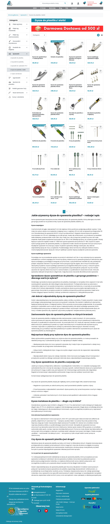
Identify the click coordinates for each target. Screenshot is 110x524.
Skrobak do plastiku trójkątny (93, 113)
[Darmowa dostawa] (58, 48)
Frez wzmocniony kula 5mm (94, 141)
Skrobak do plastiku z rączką (76, 113)
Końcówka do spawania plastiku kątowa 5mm (38, 114)
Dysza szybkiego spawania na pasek (75, 197)
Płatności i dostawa (62, 493)
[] (27, 54)
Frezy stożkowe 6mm (94, 169)
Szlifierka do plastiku (39, 141)
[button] (101, 3)
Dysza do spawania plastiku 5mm (57, 113)
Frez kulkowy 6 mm (38, 169)
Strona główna (13, 15)
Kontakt (36, 503)
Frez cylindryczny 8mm (75, 169)
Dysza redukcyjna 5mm (93, 197)
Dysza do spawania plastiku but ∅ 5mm (38, 85)
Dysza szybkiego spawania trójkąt (93, 57)
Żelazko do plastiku (57, 57)
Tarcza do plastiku (38, 197)
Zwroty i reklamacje (62, 496)
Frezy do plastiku (74, 141)
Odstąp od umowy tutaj (14, 521)
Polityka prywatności (63, 499)
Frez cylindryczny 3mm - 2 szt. (56, 197)
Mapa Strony (60, 510)
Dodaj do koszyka (45, 62)
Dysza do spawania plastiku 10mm (57, 85)
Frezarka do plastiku (57, 141)
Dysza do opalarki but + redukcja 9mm (39, 57)
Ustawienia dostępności (64, 516)
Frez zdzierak (55, 169)
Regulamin (59, 490)
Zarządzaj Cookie (61, 513)
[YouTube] (46, 510)
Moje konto (59, 507)
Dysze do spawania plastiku (93, 85)
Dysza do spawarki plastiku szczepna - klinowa (75, 58)
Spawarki (23, 15)
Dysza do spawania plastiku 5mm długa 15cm (75, 86)
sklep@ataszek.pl (40, 492)
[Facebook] (39, 510)
